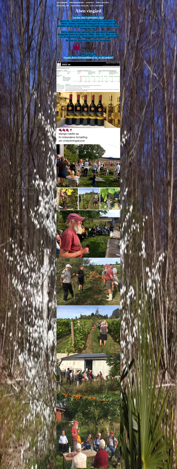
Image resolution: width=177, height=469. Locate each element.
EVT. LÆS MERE (96, 6)
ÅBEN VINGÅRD (102, 3)
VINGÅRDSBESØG (76, 3)
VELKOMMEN (62, 3)
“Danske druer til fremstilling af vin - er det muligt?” (88, 57)
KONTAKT (90, 3)
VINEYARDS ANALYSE (79, 6)
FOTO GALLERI (63, 6)
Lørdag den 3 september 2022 (88, 17)
